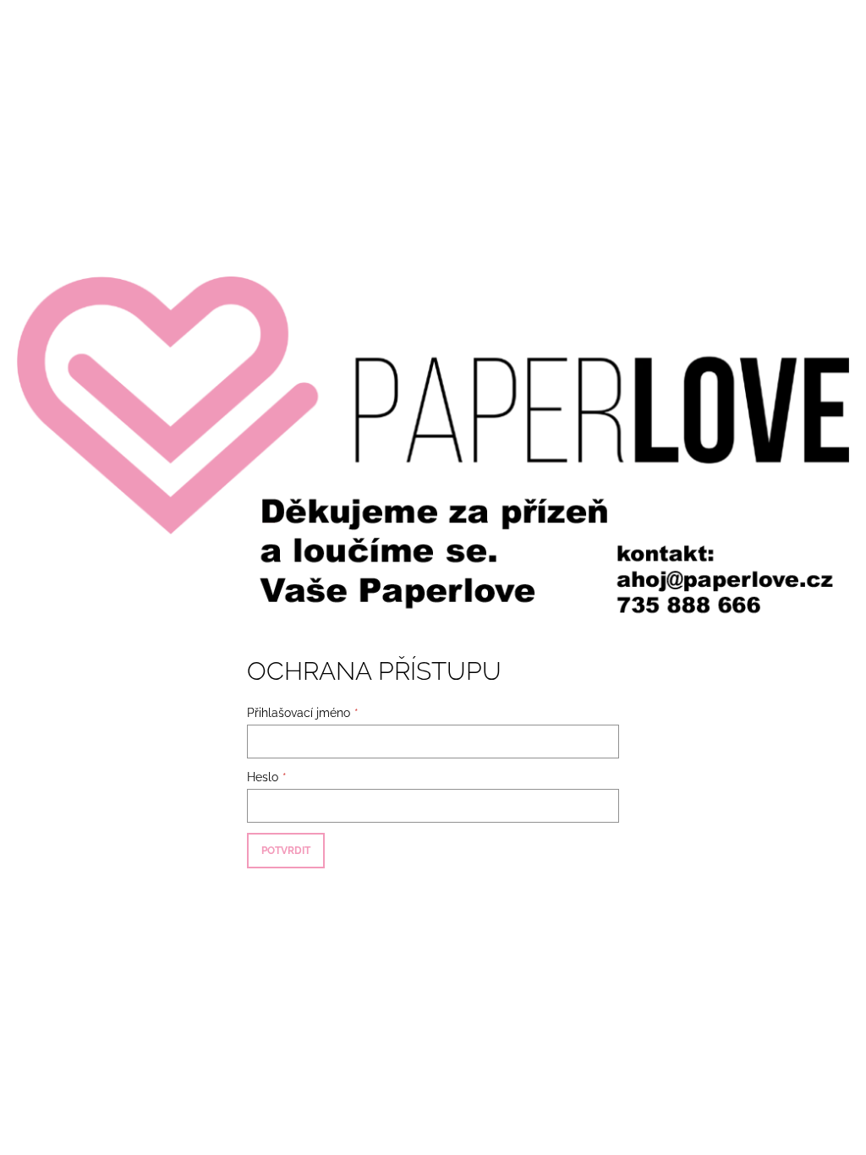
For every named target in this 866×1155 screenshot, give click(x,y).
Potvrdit (285, 851)
